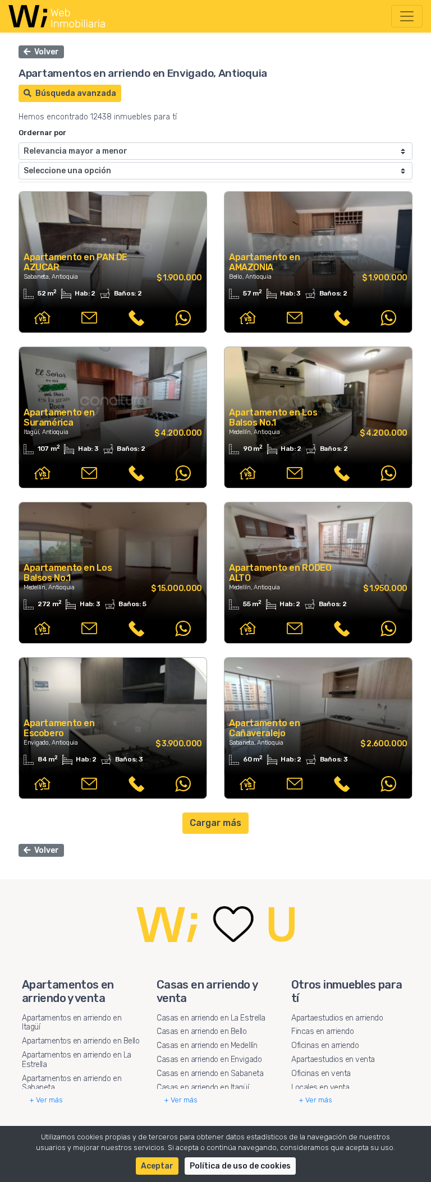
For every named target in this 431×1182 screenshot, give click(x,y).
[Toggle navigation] (407, 16)
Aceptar (157, 1166)
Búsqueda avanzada (75, 93)
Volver (46, 52)
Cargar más (215, 823)
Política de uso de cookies (240, 1166)
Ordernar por (42, 132)
